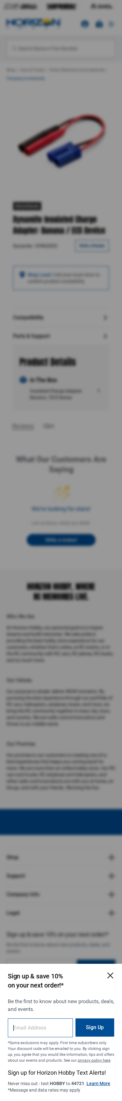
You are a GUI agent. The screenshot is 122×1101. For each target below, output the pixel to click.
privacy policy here (94, 1060)
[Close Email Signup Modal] (110, 975)
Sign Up (95, 1027)
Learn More (98, 1083)
